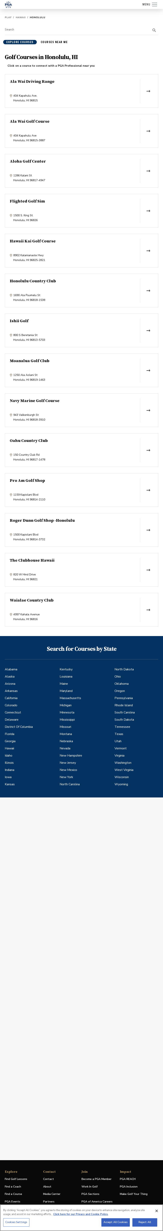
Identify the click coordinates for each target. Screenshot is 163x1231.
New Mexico (68, 770)
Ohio (117, 676)
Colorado (11, 705)
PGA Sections (90, 1194)
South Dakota (124, 719)
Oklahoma (121, 684)
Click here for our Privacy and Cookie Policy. (80, 1214)
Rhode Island (123, 705)
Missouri (65, 727)
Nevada (65, 748)
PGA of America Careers (97, 1202)
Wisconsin (121, 777)
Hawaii (21, 17)
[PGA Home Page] (8, 4)
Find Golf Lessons (16, 1179)
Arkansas (11, 691)
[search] (154, 30)
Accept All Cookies (116, 1222)
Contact (48, 1179)
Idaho (8, 755)
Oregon (119, 691)
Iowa (8, 777)
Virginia (119, 755)
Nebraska (66, 741)
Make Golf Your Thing (133, 1194)
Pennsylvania (123, 698)
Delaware (11, 719)
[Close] (156, 1210)
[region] (81, 1217)
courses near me (54, 42)
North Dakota (124, 669)
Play (8, 17)
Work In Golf (90, 1187)
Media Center (51, 1194)
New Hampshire (71, 755)
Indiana (9, 770)
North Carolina (70, 784)
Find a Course (13, 1194)
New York (66, 777)
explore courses (20, 42)
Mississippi (67, 719)
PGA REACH (128, 1179)
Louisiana (66, 676)
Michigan (66, 705)
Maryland (66, 691)
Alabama (11, 669)
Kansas (10, 784)
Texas (118, 734)
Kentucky (66, 669)
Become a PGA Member (97, 1179)
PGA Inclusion (129, 1187)
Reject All (145, 1222)
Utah (117, 741)
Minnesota (67, 712)
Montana (66, 734)
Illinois (9, 763)
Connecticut (13, 712)
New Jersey (68, 763)
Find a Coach (13, 1187)
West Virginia (123, 770)
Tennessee (122, 727)
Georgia (10, 741)
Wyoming (121, 784)
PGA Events (12, 1201)
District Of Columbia (19, 727)
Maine (64, 684)
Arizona (10, 684)
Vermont (120, 748)
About (47, 1187)
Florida (9, 734)
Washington (122, 763)
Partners (48, 1201)
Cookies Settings (16, 1222)
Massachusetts (70, 698)
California (11, 698)
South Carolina (124, 712)
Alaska (10, 676)
